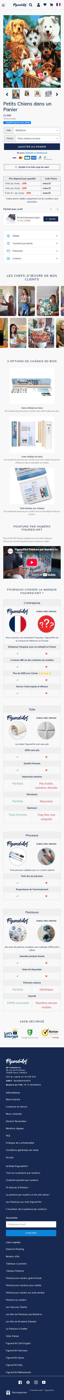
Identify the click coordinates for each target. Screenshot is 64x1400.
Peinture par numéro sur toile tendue (25, 1292)
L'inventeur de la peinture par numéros (26, 1209)
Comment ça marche (23, 243)
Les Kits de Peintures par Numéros (24, 1314)
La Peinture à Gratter (17, 1328)
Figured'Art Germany (17, 1350)
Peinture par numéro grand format (24, 1278)
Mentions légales (15, 1128)
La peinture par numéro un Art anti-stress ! (28, 1194)
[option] (15, 94)
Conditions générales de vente (22, 1150)
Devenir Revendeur (16, 1121)
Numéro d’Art (12, 1256)
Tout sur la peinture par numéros (23, 1173)
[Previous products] (51, 209)
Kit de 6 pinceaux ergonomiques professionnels (29, 217)
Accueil (10, 1157)
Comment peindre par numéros (22, 1180)
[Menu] (3, 5)
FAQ (8, 1135)
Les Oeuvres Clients (16, 1307)
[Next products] (57, 209)
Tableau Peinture (15, 1271)
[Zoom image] (32, 51)
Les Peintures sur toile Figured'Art (24, 1202)
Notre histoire (13, 1099)
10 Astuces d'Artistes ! (17, 1187)
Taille (8, 130)
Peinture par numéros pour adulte (23, 1285)
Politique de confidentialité (20, 1143)
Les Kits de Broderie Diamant (21, 1321)
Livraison (17, 258)
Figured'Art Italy (14, 1365)
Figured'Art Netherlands (18, 1372)
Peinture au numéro (16, 1300)
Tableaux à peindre (16, 1263)
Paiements (18, 251)
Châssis (9, 138)
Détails (16, 236)
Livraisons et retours (16, 1106)
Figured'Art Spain (15, 1357)
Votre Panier (12, 1336)
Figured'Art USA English (18, 1343)
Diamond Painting (15, 1249)
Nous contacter (14, 1114)
